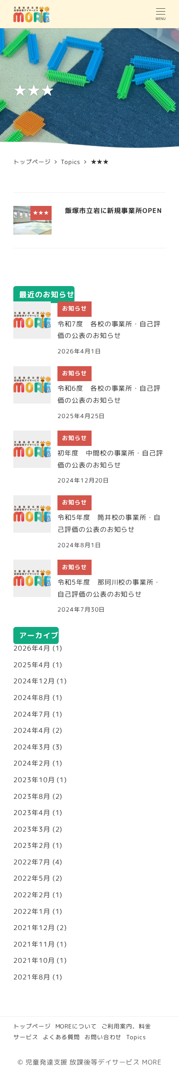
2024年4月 (31, 730)
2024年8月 (31, 697)
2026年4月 (31, 648)
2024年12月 (34, 680)
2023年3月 (31, 829)
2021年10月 (34, 960)
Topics (136, 1037)
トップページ (31, 1026)
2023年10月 (34, 779)
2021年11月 (34, 944)
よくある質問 (61, 1037)
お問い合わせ (103, 1037)
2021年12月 (34, 927)
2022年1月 (31, 911)
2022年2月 (31, 894)
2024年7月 (31, 714)
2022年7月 (31, 861)
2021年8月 (31, 977)
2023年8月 (31, 796)
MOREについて (76, 1026)
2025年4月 (31, 664)
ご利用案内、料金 (126, 1026)
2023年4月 (31, 812)
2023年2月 (31, 845)
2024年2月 (31, 763)
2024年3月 (31, 746)
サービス (25, 1037)
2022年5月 (31, 878)
